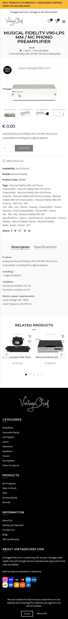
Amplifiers (7, 427)
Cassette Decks (10, 432)
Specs (23, 218)
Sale (4, 493)
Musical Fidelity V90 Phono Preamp (32, 196)
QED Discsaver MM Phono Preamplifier (17, 357)
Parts (5, 441)
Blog (4, 534)
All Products (9, 483)
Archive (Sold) (9, 497)
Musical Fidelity (41, 50)
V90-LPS (17, 203)
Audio (13, 225)
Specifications (35, 218)
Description (20, 247)
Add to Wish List (15, 161)
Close (27, 614)
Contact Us (8, 529)
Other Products (10, 465)
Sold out (23, 148)
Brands (6, 502)
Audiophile (50, 218)
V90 (10, 207)
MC (15, 214)
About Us (7, 520)
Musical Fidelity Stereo (24, 221)
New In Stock (9, 488)
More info (42, 613)
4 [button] (38, 374)
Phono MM (41, 210)
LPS (16, 207)
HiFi (28, 225)
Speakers (7, 451)
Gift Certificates (10, 539)
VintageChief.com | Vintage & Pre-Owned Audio (34, 12)
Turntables (8, 460)
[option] (10, 113)
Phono (23, 207)
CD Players (8, 437)
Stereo (21, 225)
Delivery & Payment (13, 525)
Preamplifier (45, 207)
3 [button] (34, 374)
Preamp (33, 207)
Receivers (7, 446)
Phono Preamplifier (23, 210)
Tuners (6, 456)
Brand (28, 50)
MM (10, 214)
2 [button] (30, 374)
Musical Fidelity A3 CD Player (50, 357)
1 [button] (26, 374)
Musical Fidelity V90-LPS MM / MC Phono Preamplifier (35, 54)
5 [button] (42, 374)
